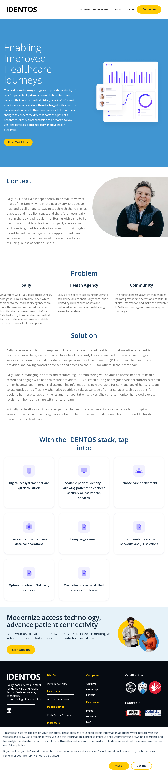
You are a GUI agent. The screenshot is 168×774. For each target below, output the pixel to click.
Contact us (149, 9)
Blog (88, 721)
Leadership (92, 689)
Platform (85, 9)
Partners (90, 694)
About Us (91, 683)
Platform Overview (57, 683)
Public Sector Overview (59, 715)
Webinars (91, 716)
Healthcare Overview (58, 699)
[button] (102, 9)
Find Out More (18, 142)
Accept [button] (119, 765)
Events (89, 710)
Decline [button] (141, 765)
